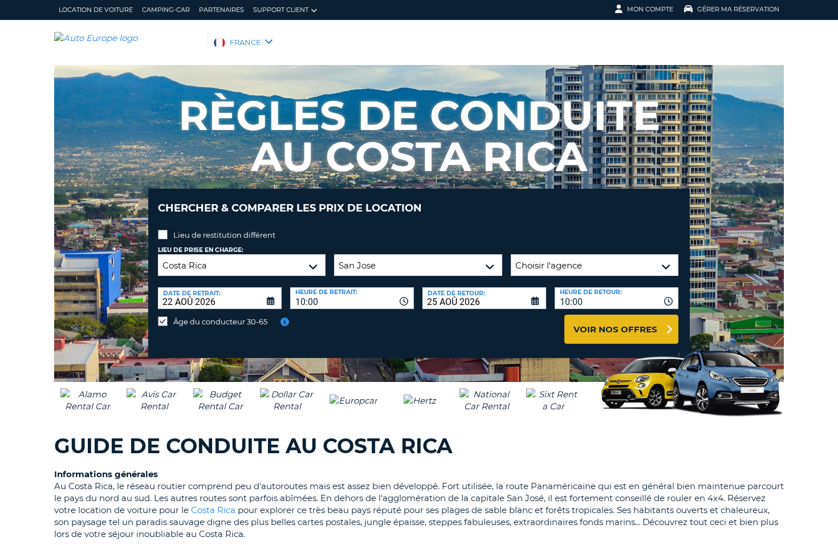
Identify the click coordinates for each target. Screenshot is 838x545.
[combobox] (352, 298)
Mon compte (650, 9)
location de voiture (96, 10)
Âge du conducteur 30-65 (220, 321)
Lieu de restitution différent (224, 234)
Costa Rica (213, 510)
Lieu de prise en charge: (200, 250)
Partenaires (221, 10)
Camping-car (166, 10)
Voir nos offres (615, 329)
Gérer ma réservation (738, 9)
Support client (280, 10)
